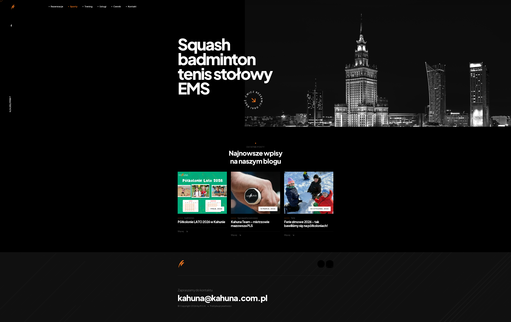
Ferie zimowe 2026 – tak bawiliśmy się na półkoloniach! (306, 224)
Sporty (73, 6)
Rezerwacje (57, 6)
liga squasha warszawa (248, 218)
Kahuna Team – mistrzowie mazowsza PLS (250, 224)
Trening (88, 6)
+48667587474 (10, 104)
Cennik (117, 6)
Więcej (181, 231)
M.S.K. (203, 306)
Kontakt (132, 6)
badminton (189, 218)
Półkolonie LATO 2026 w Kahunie (201, 222)
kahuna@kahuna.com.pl (222, 298)
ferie (293, 218)
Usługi (103, 6)
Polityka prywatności (221, 306)
